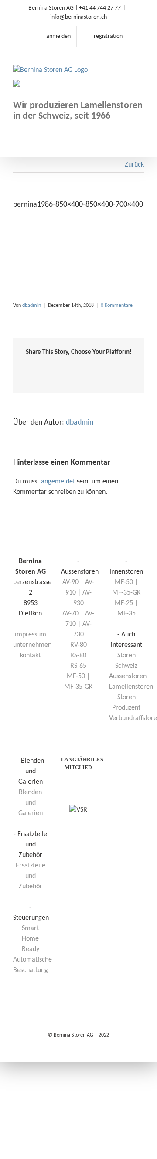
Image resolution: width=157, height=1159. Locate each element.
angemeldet (58, 481)
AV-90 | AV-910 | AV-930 (78, 593)
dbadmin (31, 305)
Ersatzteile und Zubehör (30, 876)
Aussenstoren (128, 676)
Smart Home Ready (30, 939)
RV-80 (78, 645)
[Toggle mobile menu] (140, 60)
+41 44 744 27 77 (100, 8)
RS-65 (78, 666)
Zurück (134, 164)
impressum (30, 634)
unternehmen (32, 645)
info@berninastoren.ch (78, 17)
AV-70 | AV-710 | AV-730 (78, 624)
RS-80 (78, 655)
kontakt (30, 655)
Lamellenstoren (131, 686)
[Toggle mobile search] (124, 60)
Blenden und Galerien (30, 803)
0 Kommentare (117, 305)
